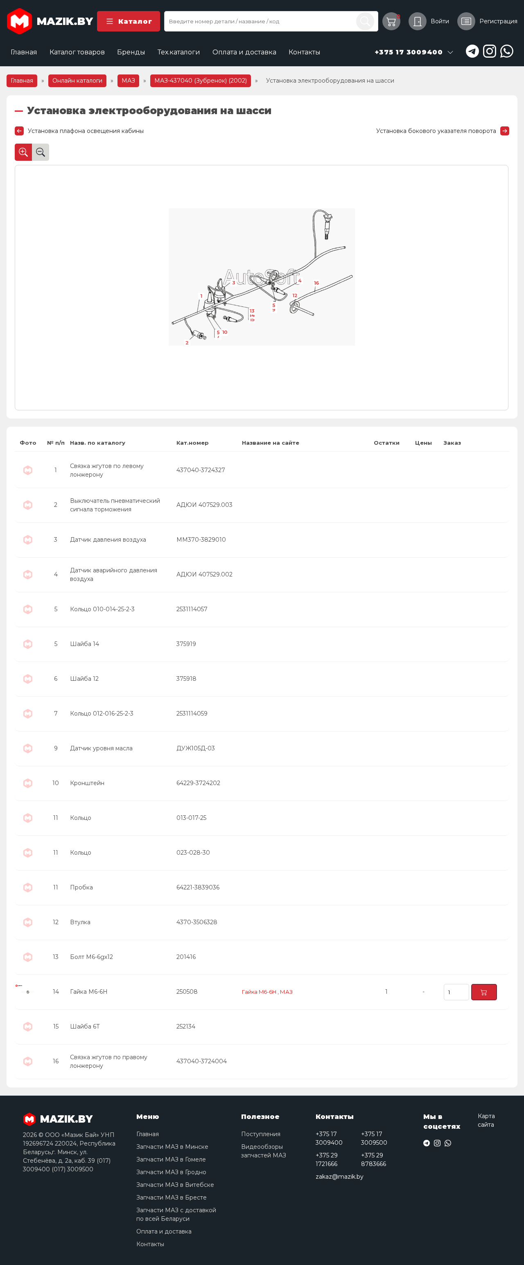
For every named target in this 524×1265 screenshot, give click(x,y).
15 (252, 319)
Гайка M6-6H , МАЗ (267, 991)
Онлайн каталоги (77, 80)
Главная (24, 52)
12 (294, 295)
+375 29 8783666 (373, 1160)
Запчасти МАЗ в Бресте (171, 1197)
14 (252, 315)
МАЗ (128, 80)
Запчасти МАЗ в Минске (172, 1146)
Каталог (135, 21)
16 (316, 283)
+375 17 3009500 (374, 1138)
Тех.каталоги (179, 52)
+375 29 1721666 (327, 1160)
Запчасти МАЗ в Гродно (171, 1172)
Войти (440, 21)
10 (225, 332)
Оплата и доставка (244, 52)
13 (252, 311)
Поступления (260, 1134)
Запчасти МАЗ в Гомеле (171, 1159)
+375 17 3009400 (329, 1138)
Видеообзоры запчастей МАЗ (263, 1151)
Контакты (305, 52)
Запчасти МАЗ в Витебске (175, 1184)
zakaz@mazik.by (340, 1176)
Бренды (131, 52)
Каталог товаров (77, 52)
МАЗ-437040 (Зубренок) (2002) (200, 80)
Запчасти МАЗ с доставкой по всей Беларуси (176, 1214)
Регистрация (498, 21)
